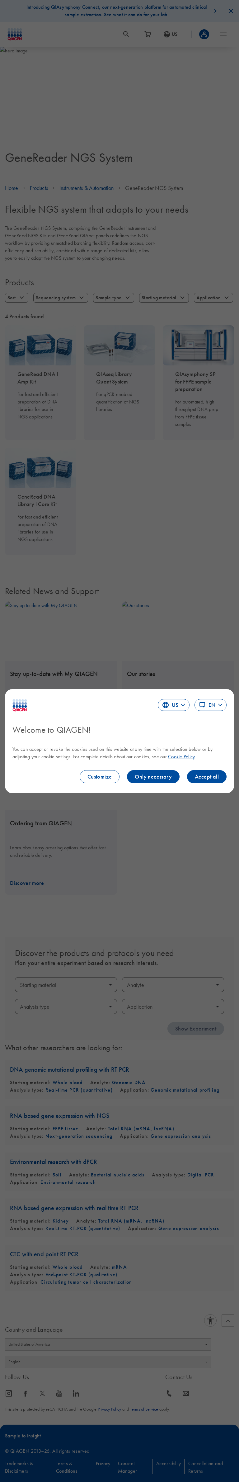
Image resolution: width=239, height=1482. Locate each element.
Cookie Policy (181, 756)
